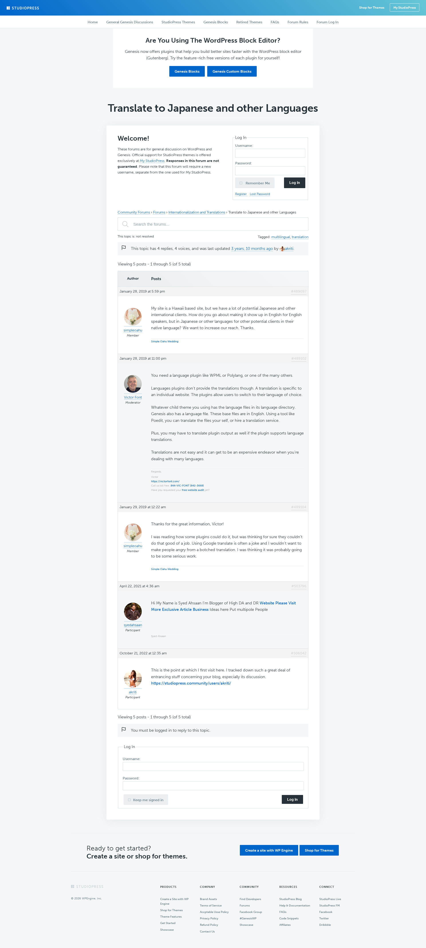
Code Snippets (289, 918)
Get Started (168, 923)
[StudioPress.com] (23, 8)
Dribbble (325, 924)
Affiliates (285, 924)
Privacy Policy (209, 918)
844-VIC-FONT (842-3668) (187, 485)
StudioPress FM (329, 905)
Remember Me (257, 183)
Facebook (325, 912)
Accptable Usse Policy (214, 912)
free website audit (193, 490)
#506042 (298, 653)
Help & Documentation (294, 905)
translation (300, 237)
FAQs (282, 912)
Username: (244, 145)
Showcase (167, 929)
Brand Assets (208, 899)
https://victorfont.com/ (165, 481)
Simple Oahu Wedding (164, 341)
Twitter (324, 918)
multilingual (280, 237)
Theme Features (171, 916)
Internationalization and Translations (196, 212)
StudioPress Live (330, 899)
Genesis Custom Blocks (232, 71)
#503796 (298, 586)
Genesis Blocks (187, 71)
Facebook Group (251, 912)
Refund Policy (209, 924)
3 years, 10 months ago (252, 248)
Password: (244, 163)
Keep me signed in (148, 800)
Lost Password (260, 194)
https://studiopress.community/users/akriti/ (191, 683)
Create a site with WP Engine (269, 850)
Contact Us (207, 931)
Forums (159, 212)
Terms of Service (211, 905)
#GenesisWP (248, 918)
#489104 (298, 507)
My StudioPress (404, 8)
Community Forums (134, 212)
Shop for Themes (319, 850)
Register (241, 194)
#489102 (298, 358)
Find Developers (250, 899)
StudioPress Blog (290, 899)
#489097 (298, 291)
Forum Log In (328, 22)
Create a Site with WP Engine (174, 901)
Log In (294, 183)
